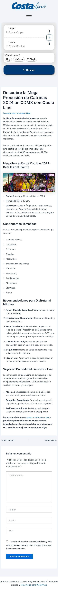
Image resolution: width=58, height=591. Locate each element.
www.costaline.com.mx (38, 417)
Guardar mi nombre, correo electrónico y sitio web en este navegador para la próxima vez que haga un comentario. (29, 545)
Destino (12, 42)
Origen (12, 28)
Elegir (33, 59)
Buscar (30, 70)
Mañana (18, 59)
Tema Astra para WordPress (33, 585)
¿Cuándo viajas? (12, 55)
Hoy (8, 59)
